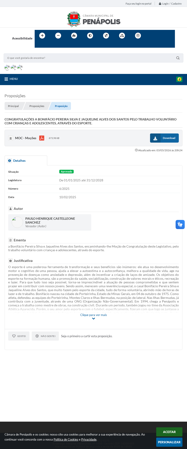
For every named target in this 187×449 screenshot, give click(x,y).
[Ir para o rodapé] (49, 45)
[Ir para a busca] (39, 45)
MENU (14, 78)
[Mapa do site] (122, 35)
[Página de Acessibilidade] (137, 35)
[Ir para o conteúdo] (151, 35)
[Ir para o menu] (161, 35)
